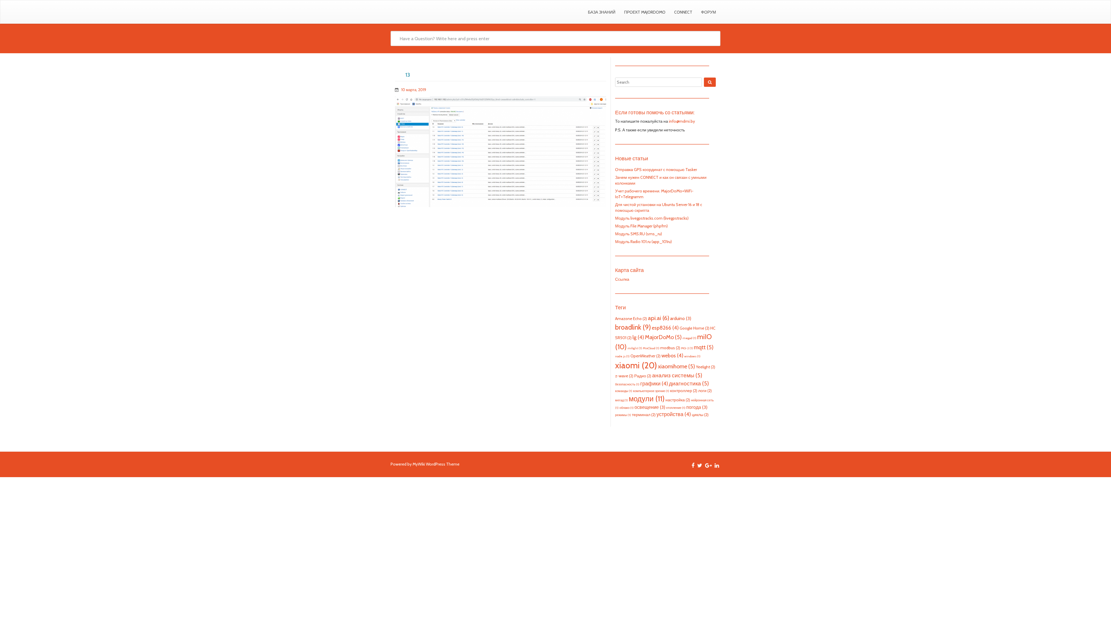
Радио (642, 376)
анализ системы (677, 375)
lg (638, 337)
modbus (670, 347)
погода (696, 407)
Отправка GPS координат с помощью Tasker (656, 169)
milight (635, 348)
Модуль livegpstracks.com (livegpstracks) (652, 218)
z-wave (624, 376)
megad (689, 338)
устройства (673, 414)
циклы (700, 414)
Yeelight (705, 367)
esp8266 (665, 328)
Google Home (694, 328)
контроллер (683, 390)
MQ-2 (687, 348)
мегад (621, 400)
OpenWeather (645, 356)
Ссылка (622, 279)
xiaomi (636, 365)
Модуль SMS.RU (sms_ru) (638, 233)
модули (647, 398)
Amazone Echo (631, 318)
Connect (683, 12)
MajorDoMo (663, 337)
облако (626, 408)
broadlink (633, 327)
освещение (649, 407)
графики (654, 383)
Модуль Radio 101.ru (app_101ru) (643, 241)
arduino (680, 318)
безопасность (627, 384)
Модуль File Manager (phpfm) (641, 226)
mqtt (703, 347)
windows (692, 356)
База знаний (601, 12)
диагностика (689, 383)
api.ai (658, 317)
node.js (622, 356)
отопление (675, 408)
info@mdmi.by (682, 121)
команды (623, 391)
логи (705, 390)
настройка (677, 400)
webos (672, 355)
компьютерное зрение (651, 391)
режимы (623, 415)
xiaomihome (676, 366)
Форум (708, 12)
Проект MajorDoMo (644, 12)
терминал (644, 414)
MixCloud (651, 348)
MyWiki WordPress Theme (436, 464)
